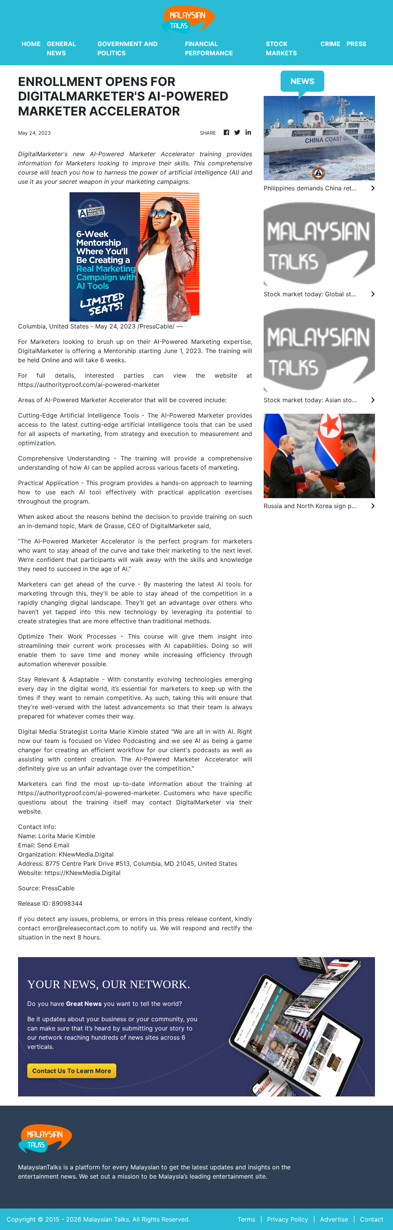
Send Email (53, 845)
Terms (246, 1219)
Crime (330, 44)
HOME (31, 44)
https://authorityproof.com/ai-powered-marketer (89, 384)
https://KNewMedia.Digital (83, 873)
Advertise (334, 1219)
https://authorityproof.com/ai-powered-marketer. (89, 793)
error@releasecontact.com (81, 928)
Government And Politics (127, 48)
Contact (371, 1219)
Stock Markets (281, 48)
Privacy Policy (287, 1219)
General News (61, 48)
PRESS (356, 44)
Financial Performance (209, 48)
